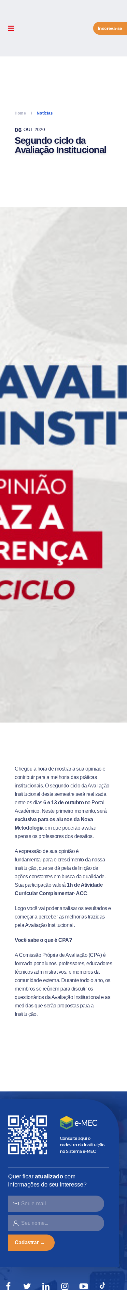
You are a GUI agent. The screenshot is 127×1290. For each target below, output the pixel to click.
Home (20, 113)
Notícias (45, 113)
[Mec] (58, 1134)
